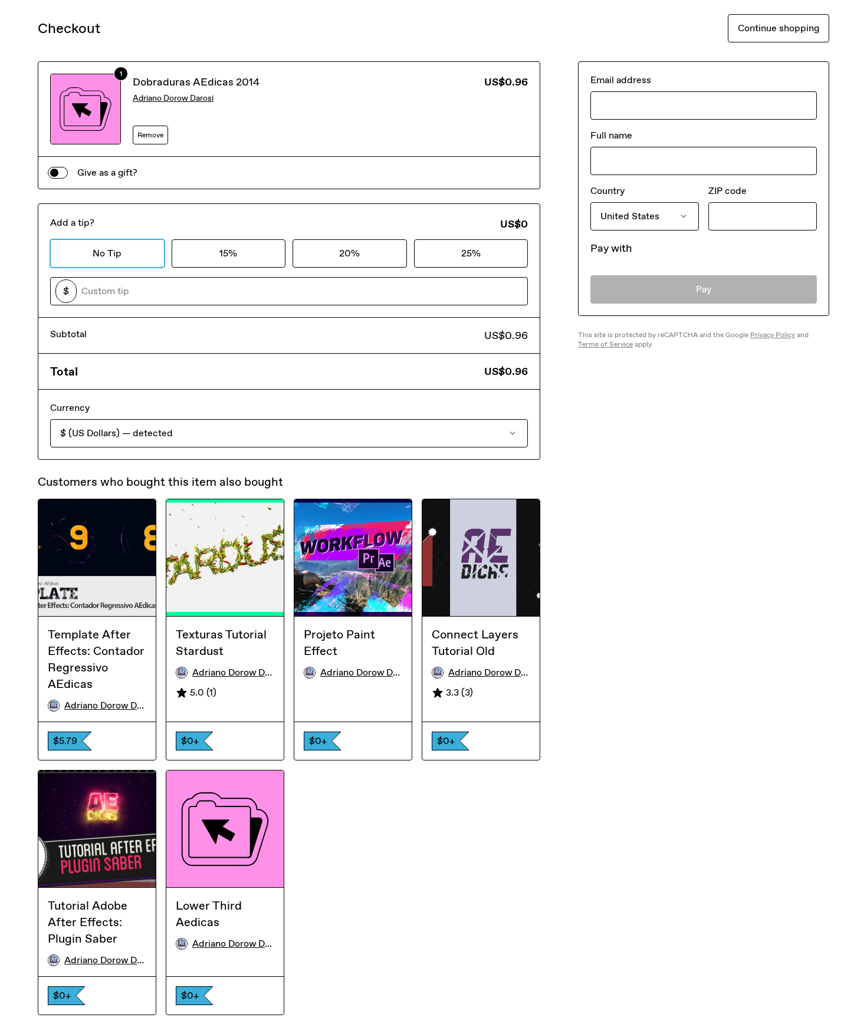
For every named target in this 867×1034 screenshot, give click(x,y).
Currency (70, 407)
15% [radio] (228, 253)
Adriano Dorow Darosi (173, 98)
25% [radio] (471, 253)
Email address (620, 79)
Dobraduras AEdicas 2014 (196, 81)
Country (607, 190)
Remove (150, 135)
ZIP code (727, 190)
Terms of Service (605, 344)
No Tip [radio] (107, 253)
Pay (704, 289)
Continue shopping (778, 28)
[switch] (58, 173)
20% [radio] (349, 253)
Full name (611, 135)
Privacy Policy (772, 335)
